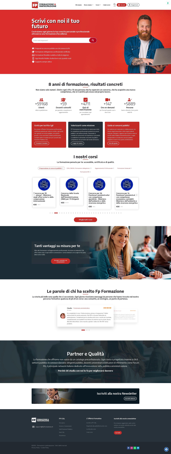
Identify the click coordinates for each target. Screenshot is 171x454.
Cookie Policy (45, 447)
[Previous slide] (41, 261)
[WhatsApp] (135, 448)
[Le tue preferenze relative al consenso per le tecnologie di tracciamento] (168, 3)
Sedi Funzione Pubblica (65, 429)
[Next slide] (80, 261)
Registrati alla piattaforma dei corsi (96, 426)
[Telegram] (138, 448)
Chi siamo (62, 423)
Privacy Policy (36, 447)
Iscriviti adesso (130, 398)
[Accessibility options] (166, 449)
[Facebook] (128, 448)
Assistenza (62, 435)
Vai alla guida (113, 143)
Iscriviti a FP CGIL (91, 423)
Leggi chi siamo (77, 143)
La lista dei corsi (91, 429)
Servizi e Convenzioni (65, 426)
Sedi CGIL (61, 432)
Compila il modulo (42, 143)
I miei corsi (89, 432)
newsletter (121, 427)
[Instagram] (131, 448)
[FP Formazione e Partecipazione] (44, 4)
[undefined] (34, 195)
